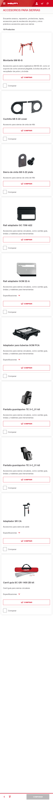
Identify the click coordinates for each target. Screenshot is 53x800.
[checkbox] (26, 85)
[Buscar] (47, 3)
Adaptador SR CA (12, 521)
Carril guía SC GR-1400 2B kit (18, 582)
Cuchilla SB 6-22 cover (15, 119)
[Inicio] (12, 3)
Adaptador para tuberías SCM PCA (21, 345)
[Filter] (10, 797)
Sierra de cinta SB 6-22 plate (18, 172)
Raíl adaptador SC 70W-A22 (17, 225)
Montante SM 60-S (13, 60)
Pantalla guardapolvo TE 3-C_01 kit (21, 409)
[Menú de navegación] (4, 3)
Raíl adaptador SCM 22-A (16, 281)
